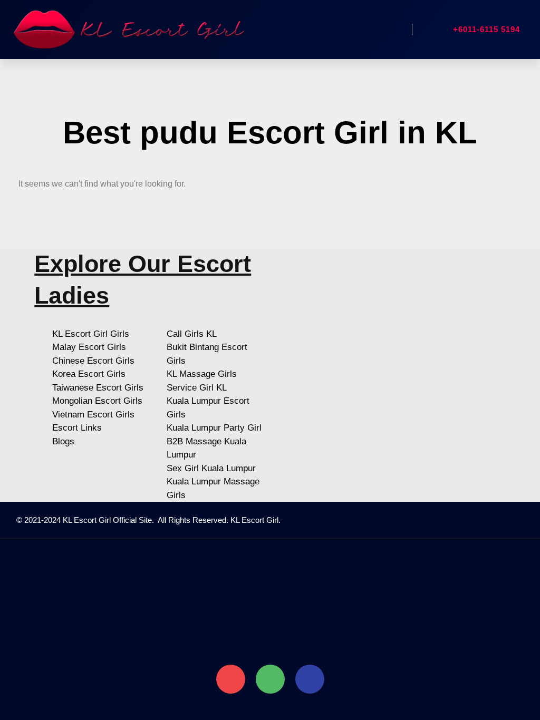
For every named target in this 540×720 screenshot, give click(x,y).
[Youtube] (457, 520)
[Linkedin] (433, 520)
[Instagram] (409, 520)
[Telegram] (309, 679)
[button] (391, 30)
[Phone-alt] (230, 679)
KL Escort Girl (254, 519)
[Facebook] (386, 520)
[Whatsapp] (270, 679)
